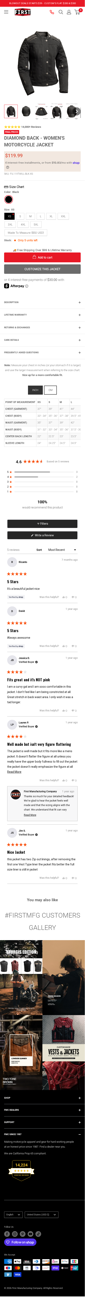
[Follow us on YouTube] (30, 1234)
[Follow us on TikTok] (38, 1234)
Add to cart (44, 257)
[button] (77, 12)
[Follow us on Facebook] (7, 1234)
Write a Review (49, 536)
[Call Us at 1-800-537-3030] (52, 12)
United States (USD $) (38, 1214)
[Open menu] (6, 12)
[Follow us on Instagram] (15, 1234)
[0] (77, 12)
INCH (35, 390)
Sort (39, 549)
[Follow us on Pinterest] (23, 1234)
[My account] (69, 12)
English (9, 1214)
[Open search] (61, 12)
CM (50, 390)
